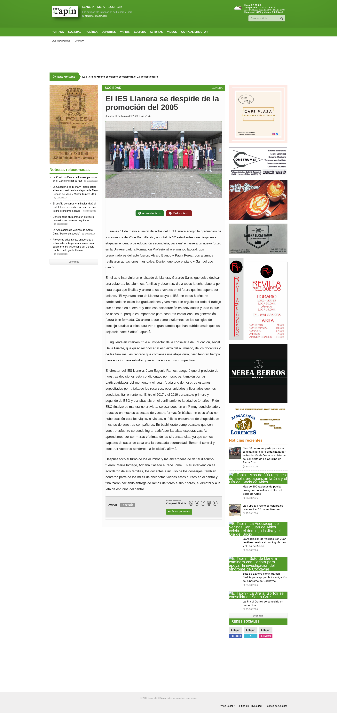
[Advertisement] (168, 59)
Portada (58, 31)
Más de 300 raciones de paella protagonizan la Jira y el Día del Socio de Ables (262, 490)
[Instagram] (209, 503)
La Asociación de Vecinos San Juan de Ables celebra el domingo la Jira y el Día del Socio (264, 542)
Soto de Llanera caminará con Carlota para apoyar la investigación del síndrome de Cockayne (265, 577)
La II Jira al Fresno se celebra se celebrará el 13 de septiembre (120, 76)
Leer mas (74, 261)
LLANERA (88, 6)
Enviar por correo (179, 511)
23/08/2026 (250, 609)
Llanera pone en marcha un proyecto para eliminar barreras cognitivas (73, 220)
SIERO (101, 6)
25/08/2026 (250, 585)
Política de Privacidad (249, 705)
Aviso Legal (226, 705)
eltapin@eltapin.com (96, 16)
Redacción (127, 504)
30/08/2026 (250, 466)
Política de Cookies (276, 705)
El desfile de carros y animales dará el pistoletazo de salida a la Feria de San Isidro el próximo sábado (74, 207)
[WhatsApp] (191, 503)
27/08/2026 (250, 513)
